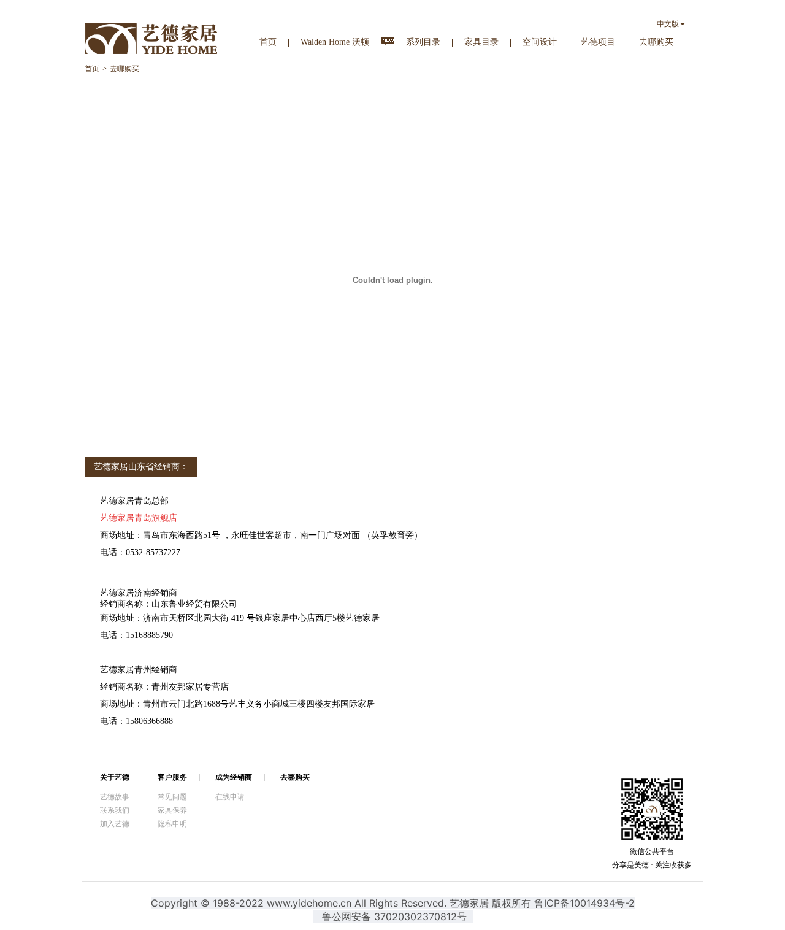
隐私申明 (172, 824)
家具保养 (172, 810)
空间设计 (540, 42)
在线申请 (230, 797)
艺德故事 (114, 797)
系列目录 (423, 42)
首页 (268, 42)
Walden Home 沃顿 (335, 42)
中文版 (668, 24)
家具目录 (481, 42)
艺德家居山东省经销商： (141, 466)
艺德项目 (598, 42)
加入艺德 (114, 824)
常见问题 (172, 797)
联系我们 (114, 810)
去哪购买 (656, 42)
